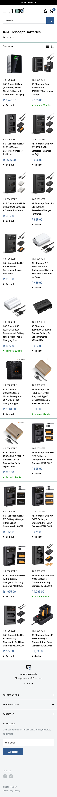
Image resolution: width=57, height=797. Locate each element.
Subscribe (13, 751)
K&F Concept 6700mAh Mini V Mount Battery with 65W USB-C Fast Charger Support (12, 396)
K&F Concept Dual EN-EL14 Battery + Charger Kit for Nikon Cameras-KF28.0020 (14, 640)
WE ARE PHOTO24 (28, 2)
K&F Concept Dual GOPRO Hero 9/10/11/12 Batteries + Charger (42, 89)
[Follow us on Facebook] (5, 776)
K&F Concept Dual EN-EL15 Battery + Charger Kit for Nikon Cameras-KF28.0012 (43, 457)
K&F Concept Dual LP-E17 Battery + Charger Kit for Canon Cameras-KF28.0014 (14, 521)
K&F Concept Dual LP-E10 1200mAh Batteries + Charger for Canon (14, 268)
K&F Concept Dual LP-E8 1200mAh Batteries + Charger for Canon (14, 207)
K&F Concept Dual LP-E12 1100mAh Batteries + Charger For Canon (43, 208)
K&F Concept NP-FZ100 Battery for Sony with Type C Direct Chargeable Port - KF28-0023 (41, 396)
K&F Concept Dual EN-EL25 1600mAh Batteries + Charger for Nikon (14, 149)
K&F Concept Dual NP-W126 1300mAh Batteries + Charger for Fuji (43, 149)
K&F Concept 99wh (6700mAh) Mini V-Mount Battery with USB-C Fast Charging (13, 89)
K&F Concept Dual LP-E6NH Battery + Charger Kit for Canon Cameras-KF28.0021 (43, 640)
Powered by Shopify (11, 790)
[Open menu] (4, 11)
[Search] (50, 20)
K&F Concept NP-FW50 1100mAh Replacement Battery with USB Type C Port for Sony (42, 270)
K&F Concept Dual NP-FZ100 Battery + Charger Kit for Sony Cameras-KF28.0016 (14, 580)
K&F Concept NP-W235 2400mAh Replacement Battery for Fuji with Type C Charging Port (13, 333)
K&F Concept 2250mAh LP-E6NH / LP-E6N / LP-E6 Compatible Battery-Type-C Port (13, 459)
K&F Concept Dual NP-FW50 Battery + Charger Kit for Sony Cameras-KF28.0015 (43, 521)
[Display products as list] (52, 46)
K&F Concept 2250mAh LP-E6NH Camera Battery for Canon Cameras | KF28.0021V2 (41, 333)
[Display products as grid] (47, 46)
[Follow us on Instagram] (11, 776)
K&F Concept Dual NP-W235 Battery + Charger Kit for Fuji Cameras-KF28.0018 (43, 580)
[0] (51, 11)
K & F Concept (10, 80)
